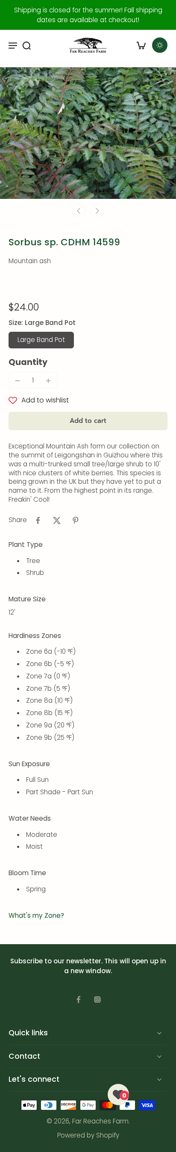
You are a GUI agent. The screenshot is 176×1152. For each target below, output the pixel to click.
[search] (26, 45)
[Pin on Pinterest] (75, 520)
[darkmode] (159, 45)
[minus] (17, 380)
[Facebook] (78, 999)
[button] (88, 421)
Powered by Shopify (88, 1135)
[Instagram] (97, 999)
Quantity (28, 362)
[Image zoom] (88, 133)
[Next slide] (97, 211)
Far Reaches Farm (100, 1121)
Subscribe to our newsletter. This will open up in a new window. (88, 966)
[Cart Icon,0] (141, 45)
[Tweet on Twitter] (56, 520)
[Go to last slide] (78, 211)
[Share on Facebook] (38, 520)
